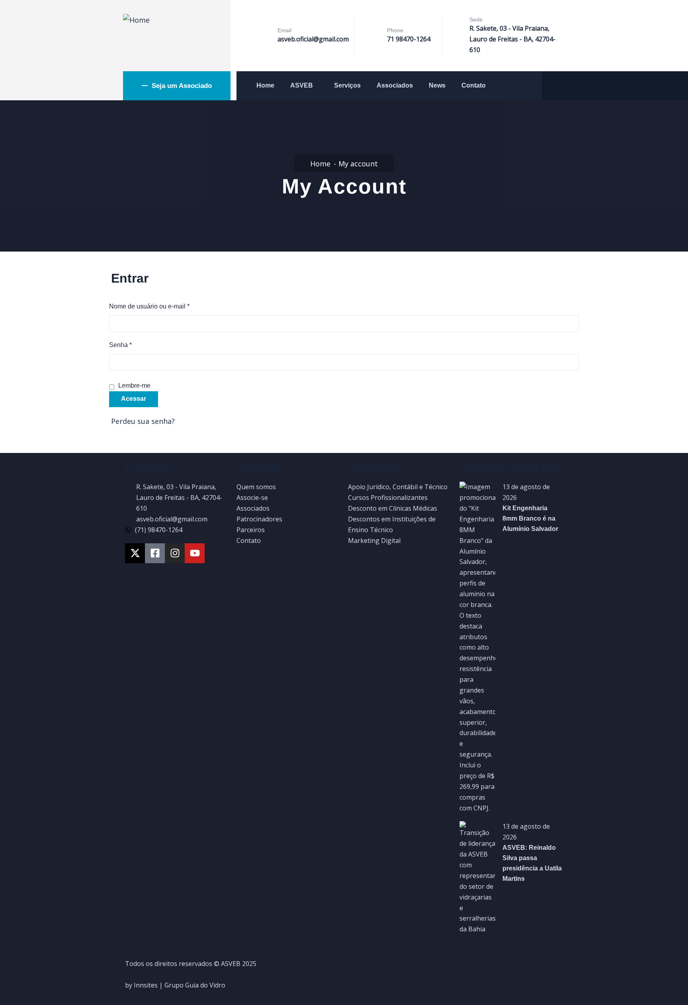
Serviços (347, 85)
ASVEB (301, 85)
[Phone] (373, 36)
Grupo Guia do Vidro (194, 985)
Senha (120, 344)
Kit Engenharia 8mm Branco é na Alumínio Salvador (530, 518)
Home (265, 85)
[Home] (136, 20)
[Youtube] (195, 553)
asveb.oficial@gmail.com (313, 39)
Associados (395, 85)
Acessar (133, 398)
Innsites (146, 985)
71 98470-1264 (408, 39)
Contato (473, 85)
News (437, 85)
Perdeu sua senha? (143, 421)
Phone (395, 30)
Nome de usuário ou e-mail (149, 305)
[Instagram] (175, 553)
